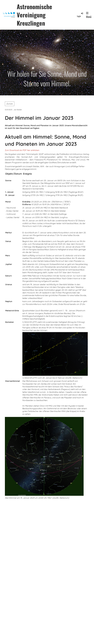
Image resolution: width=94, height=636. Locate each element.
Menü (88, 17)
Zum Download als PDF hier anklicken (22, 150)
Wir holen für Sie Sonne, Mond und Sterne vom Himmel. (47, 78)
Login (79, 16)
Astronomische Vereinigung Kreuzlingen (34, 14)
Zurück (9, 103)
